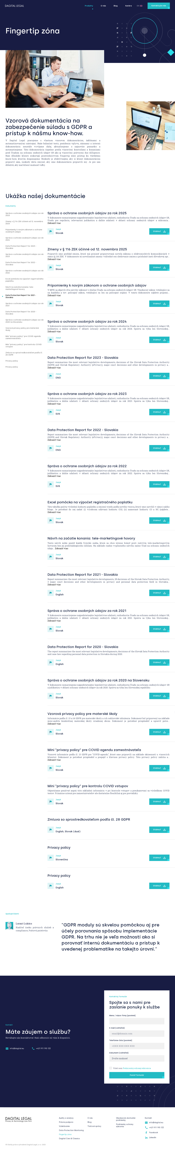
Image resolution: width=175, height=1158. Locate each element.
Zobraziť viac (54, 223)
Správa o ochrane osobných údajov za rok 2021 (25, 304)
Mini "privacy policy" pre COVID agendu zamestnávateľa (23, 337)
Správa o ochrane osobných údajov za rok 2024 (25, 239)
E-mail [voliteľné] (117, 1028)
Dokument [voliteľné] (118, 1053)
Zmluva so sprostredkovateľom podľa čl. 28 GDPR (24, 354)
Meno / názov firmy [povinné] (122, 1015)
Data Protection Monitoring (71, 1130)
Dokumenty (11, 206)
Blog (116, 6)
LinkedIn (152, 1137)
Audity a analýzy (66, 1118)
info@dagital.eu (17, 1048)
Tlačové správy (94, 1126)
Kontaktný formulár (118, 997)
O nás (103, 6)
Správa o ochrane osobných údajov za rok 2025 (25, 214)
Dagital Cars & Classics (69, 1138)
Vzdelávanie (64, 1126)
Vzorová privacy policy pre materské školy (22, 329)
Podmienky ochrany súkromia (137, 1068)
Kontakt (148, 1118)
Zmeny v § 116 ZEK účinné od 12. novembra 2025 (24, 222)
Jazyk (58, 229)
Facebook (153, 1132)
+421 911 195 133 (43, 1048)
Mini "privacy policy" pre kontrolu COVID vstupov (24, 345)
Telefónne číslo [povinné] (120, 1040)
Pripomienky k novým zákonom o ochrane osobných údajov (24, 231)
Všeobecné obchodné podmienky (125, 1119)
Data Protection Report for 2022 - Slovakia (21, 263)
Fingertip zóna (65, 1134)
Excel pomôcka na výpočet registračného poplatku (24, 280)
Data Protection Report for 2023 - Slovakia (21, 247)
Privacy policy (12, 361)
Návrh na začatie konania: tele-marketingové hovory (20, 288)
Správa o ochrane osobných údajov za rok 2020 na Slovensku (25, 321)
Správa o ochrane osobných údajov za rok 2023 (25, 255)
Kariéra (128, 6)
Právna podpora (66, 1122)
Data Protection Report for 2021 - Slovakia (21, 296)
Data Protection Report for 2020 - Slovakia (21, 313)
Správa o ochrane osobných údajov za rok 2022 (25, 272)
